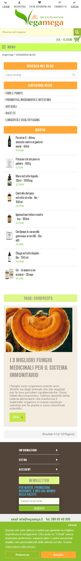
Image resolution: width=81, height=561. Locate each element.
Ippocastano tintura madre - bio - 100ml (29, 216)
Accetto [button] (58, 554)
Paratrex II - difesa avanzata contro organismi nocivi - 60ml (29, 141)
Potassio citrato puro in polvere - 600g (28, 161)
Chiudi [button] (72, 525)
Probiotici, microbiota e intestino (28, 99)
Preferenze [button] (22, 554)
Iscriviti (39, 508)
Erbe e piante (14, 93)
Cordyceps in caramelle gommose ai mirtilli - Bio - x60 (29, 236)
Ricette (10, 113)
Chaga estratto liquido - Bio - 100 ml (28, 255)
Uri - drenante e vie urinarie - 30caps (25, 272)
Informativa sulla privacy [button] (21, 546)
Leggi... (16, 417)
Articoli (11, 106)
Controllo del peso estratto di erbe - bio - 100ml (27, 197)
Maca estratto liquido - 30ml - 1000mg (27, 178)
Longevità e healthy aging (22, 120)
